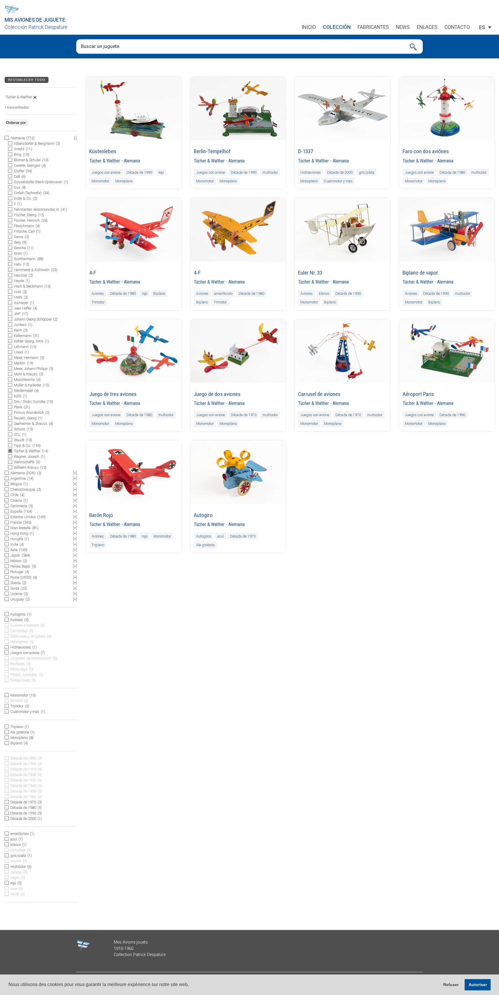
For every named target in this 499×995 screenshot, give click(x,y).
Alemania (132, 161)
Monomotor (100, 181)
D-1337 (305, 151)
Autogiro (203, 515)
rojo (161, 172)
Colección (337, 27)
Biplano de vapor (420, 272)
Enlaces (427, 27)
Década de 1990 (139, 172)
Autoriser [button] (478, 984)
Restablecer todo (26, 79)
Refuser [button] (451, 984)
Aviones (98, 293)
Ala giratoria (205, 544)
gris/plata (366, 172)
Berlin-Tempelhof (212, 151)
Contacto (457, 27)
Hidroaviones (310, 172)
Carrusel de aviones (319, 394)
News (403, 27)
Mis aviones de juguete (35, 20)
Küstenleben (102, 151)
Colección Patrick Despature (36, 27)
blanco (324, 293)
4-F (92, 272)
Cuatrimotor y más (338, 181)
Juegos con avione (106, 172)
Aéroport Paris (418, 394)
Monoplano (124, 181)
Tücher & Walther (104, 161)
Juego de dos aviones (217, 394)
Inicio (308, 27)
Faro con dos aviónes (426, 151)
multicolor (270, 172)
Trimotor (98, 302)
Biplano (159, 293)
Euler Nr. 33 (310, 272)
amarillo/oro (223, 293)
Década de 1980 (452, 172)
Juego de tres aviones (113, 394)
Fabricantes (373, 27)
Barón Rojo (101, 515)
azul (220, 536)
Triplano (98, 544)
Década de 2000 (340, 172)
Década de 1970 (243, 415)
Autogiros (203, 536)
